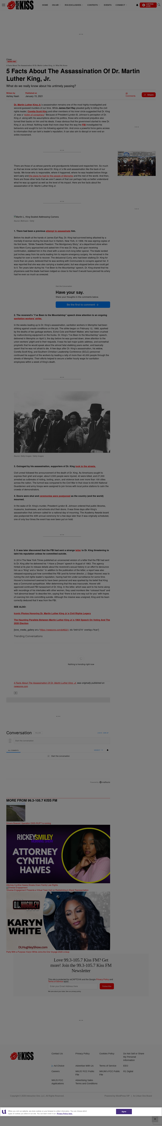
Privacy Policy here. (65, 1113)
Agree (124, 1111)
